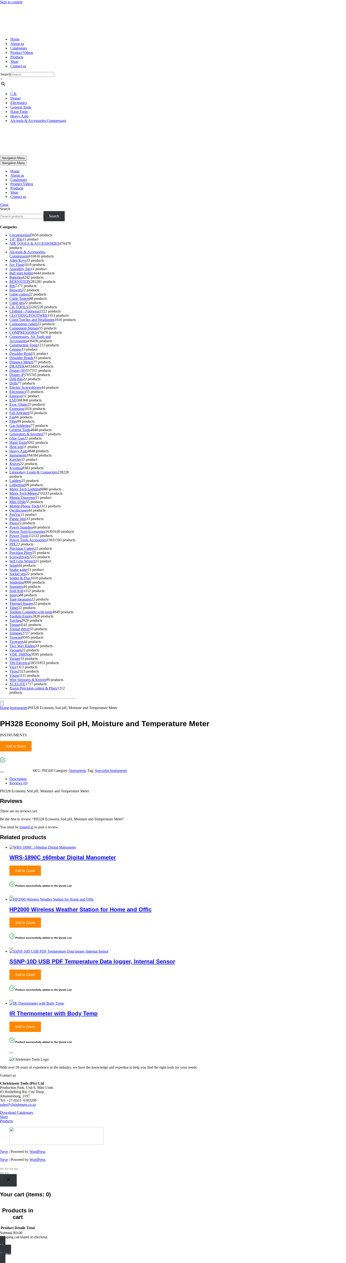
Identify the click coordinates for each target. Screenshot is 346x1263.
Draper (15, 98)
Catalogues (18, 48)
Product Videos (21, 53)
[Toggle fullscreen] (6, 1169)
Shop (14, 62)
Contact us (18, 66)
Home (15, 39)
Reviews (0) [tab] (18, 783)
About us (17, 44)
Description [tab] (18, 779)
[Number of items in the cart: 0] (2, 703)
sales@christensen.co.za (18, 1105)
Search (5, 74)
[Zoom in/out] (2, 1169)
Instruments (18, 708)
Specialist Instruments (111, 771)
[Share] (11, 1169)
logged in (26, 827)
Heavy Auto (19, 116)
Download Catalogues (16, 1113)
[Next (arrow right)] (6, 1173)
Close (4, 205)
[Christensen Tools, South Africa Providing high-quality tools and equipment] (173, 18)
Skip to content (11, 2)
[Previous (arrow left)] (2, 1173)
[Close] (2, 772)
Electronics (18, 103)
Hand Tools (19, 112)
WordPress (37, 1152)
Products (16, 57)
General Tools (20, 107)
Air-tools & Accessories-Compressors (38, 121)
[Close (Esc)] (16, 1169)
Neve (4, 1152)
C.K (13, 94)
